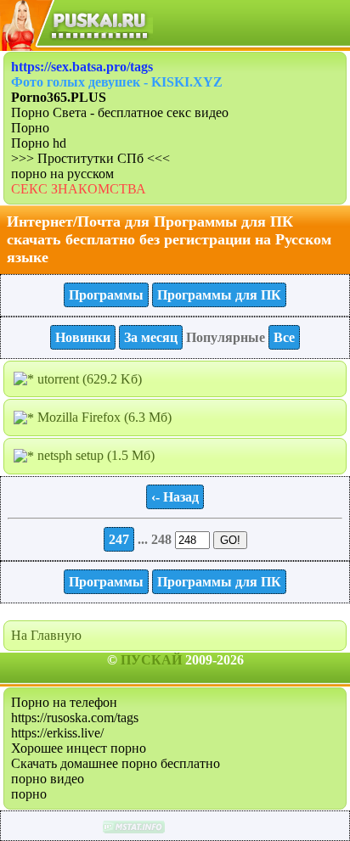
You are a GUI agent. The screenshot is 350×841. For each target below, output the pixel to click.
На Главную (46, 635)
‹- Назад (175, 497)
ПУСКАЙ (151, 660)
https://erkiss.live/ (57, 733)
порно (29, 794)
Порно (30, 128)
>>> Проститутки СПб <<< (90, 158)
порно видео (47, 778)
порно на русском (62, 173)
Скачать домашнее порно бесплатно (115, 763)
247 (119, 539)
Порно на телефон (64, 702)
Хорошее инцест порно (78, 748)
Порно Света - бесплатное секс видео (120, 112)
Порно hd (38, 143)
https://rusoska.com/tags (74, 717)
